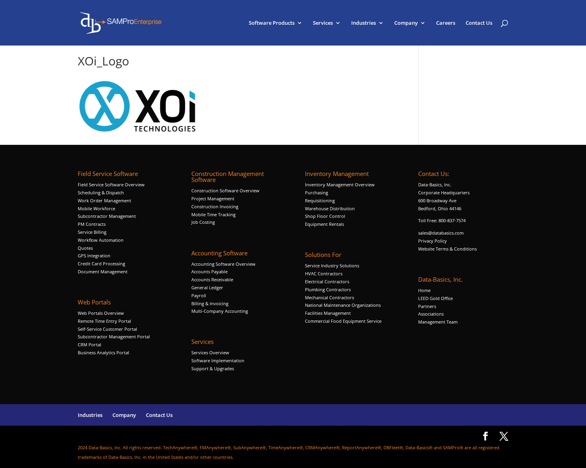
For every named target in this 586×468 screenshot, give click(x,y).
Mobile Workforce (96, 208)
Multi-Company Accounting (219, 311)
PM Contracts (92, 224)
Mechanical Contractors (329, 297)
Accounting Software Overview (223, 264)
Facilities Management (328, 313)
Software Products (272, 23)
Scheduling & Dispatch (101, 192)
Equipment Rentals (324, 224)
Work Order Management (104, 200)
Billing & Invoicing (209, 303)
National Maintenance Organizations (343, 305)
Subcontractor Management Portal (114, 337)
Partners (427, 306)
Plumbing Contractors (328, 289)
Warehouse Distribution (330, 208)
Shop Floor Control (325, 216)
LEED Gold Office (435, 298)
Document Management (103, 271)
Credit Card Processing (101, 264)
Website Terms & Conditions (447, 249)
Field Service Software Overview (111, 185)
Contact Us (479, 23)
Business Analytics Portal (103, 352)
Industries (363, 23)
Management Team (438, 322)
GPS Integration (94, 256)
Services (323, 23)
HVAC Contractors (323, 273)
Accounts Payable (209, 271)
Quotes (85, 248)
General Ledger (207, 287)
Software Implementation (217, 360)
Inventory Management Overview (340, 185)
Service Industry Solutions (332, 266)
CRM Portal (89, 345)
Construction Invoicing (215, 206)
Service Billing (92, 232)
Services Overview (210, 352)
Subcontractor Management (107, 216)
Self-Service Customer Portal (107, 329)
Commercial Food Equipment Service (343, 321)
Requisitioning (320, 200)
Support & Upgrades (212, 368)
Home (424, 290)
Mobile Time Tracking (213, 214)
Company (406, 23)
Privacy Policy (432, 241)
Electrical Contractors (327, 281)
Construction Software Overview (225, 191)
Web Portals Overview (101, 313)
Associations (431, 314)
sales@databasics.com (441, 233)
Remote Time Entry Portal (104, 321)
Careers (445, 23)
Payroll (198, 295)
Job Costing (203, 222)
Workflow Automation (101, 240)
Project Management (212, 198)
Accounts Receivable (212, 279)
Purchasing (316, 192)
